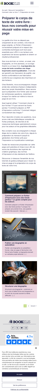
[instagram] (26, 327)
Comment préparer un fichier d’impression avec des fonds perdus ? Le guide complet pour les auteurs (18, 199)
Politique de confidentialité (19, 389)
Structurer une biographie (16, 286)
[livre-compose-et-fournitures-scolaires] (19, 218)
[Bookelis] (10, 2)
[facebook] (13, 327)
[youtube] (21, 327)
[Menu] (32, 2)
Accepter (19, 374)
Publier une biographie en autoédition (16, 244)
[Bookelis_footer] (19, 320)
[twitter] (17, 327)
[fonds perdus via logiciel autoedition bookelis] (19, 171)
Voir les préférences (19, 385)
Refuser (19, 380)
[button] (36, 348)
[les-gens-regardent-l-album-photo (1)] (19, 262)
